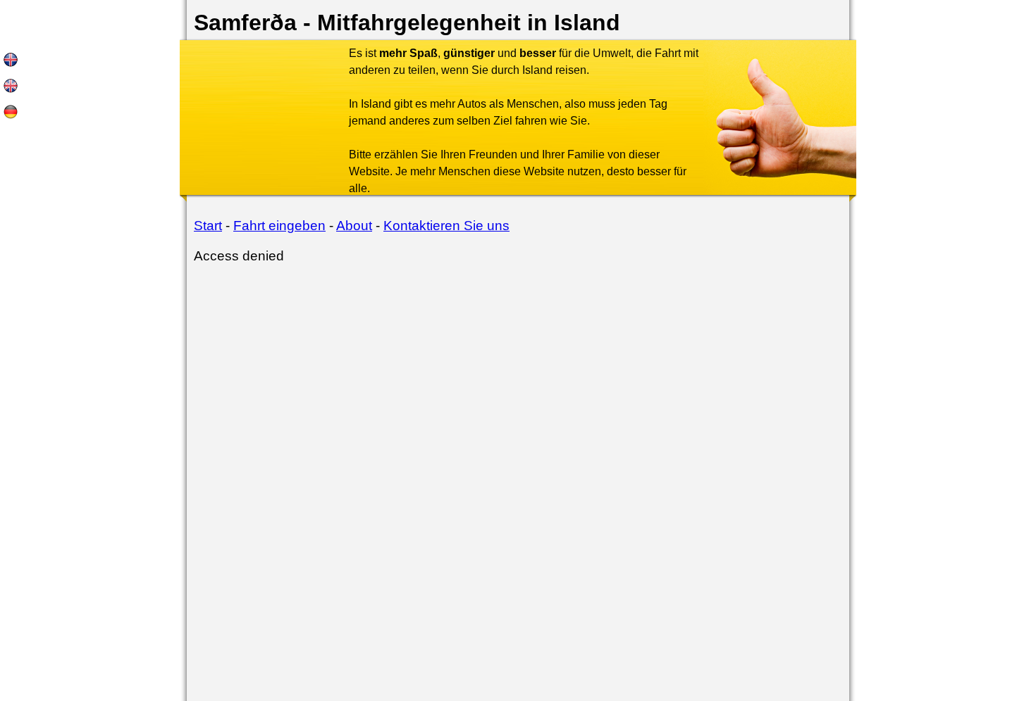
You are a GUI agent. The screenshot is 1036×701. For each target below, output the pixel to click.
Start (208, 225)
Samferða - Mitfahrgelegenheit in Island (407, 22)
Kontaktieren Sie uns (446, 225)
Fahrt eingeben (279, 225)
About (354, 225)
